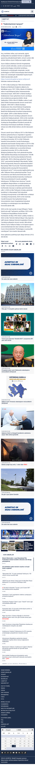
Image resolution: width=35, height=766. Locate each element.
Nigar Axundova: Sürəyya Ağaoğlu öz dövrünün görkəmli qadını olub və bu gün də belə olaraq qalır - (17, 617)
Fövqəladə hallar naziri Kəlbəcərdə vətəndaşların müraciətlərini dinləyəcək (16, 371)
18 (10, 743)
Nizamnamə (4, 706)
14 (24, 741)
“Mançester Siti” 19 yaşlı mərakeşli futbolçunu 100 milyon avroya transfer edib (16, 574)
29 (28, 746)
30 (32, 746)
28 (24, 746)
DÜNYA (3, 690)
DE (8, 6)
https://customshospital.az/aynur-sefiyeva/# (15, 79)
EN (6, 6)
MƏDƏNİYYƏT (5, 683)
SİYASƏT (3, 674)
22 (28, 743)
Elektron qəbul (6, 718)
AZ (1, 6)
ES (12, 6)
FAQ (2, 720)
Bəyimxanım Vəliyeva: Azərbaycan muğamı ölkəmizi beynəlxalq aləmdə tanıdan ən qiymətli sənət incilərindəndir (17, 648)
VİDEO (2, 697)
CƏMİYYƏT (5, 19)
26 (14, 746)
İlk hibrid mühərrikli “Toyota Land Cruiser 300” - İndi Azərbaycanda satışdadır (16, 588)
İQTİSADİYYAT (5, 676)
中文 (18, 6)
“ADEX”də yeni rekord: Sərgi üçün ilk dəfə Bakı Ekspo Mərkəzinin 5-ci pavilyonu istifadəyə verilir (17, 581)
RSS (2, 722)
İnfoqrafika (5, 694)
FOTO (2, 699)
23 (32, 743)
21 (24, 743)
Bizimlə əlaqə (5, 702)
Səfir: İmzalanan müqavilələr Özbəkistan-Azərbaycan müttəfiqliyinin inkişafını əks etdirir (17, 625)
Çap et (14, 27)
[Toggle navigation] (32, 11)
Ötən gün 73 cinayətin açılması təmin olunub (14, 309)
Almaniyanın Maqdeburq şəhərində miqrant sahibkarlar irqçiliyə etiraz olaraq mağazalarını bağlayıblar (15, 640)
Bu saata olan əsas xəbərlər (10, 279)
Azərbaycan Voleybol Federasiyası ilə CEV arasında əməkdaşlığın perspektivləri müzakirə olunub (17, 632)
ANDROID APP (5, 724)
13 (20, 741)
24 (5, 746)
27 (20, 746)
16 (32, 741)
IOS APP (3, 726)
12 (14, 741)
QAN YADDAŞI (5, 692)
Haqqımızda (4, 704)
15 (28, 741)
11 (10, 741)
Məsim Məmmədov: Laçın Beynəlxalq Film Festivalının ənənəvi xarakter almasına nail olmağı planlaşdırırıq (16, 559)
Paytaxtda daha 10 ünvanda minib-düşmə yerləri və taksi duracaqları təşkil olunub (17, 609)
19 (14, 743)
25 (10, 746)
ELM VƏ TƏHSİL (5, 686)
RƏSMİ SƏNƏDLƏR (6, 672)
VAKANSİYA (4, 715)
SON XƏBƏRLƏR (8, 555)
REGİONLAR (4, 679)
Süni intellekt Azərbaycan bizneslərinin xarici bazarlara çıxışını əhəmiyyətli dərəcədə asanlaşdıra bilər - (16, 657)
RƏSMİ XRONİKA (5, 670)
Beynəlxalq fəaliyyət (8, 710)
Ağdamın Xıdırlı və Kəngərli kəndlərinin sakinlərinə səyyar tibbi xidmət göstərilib (16, 433)
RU (3, 6)
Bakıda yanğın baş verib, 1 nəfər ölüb (14, 464)
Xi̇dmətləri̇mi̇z (5, 713)
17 (5, 743)
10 (5, 741)
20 (20, 743)
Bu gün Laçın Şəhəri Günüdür (10, 494)
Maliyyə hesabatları (7, 708)
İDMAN (3, 688)
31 (5, 748)
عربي (14, 6)
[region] (18, 610)
